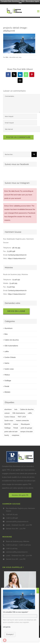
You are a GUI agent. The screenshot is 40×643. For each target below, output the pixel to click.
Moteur (7, 375)
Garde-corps (9, 369)
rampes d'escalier (26, 431)
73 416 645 (11, 287)
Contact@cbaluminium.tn (17, 255)
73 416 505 (13, 283)
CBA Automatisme (11, 346)
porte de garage (26, 428)
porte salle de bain (10, 431)
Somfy (6, 435)
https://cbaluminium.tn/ (17, 258)
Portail (6, 386)
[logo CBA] (14, 8)
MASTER (7, 424)
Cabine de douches (11, 340)
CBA (6, 57)
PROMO (7, 392)
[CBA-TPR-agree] (20, 452)
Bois (6, 334)
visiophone (15, 435)
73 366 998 (11, 251)
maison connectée (22, 420)
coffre (6, 351)
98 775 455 (16, 248)
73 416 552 (16, 280)
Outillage (7, 381)
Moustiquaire (25, 424)
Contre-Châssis (10, 357)
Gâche (6, 363)
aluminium (8, 409)
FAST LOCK (22, 417)
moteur (15, 424)
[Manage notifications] (4, 640)
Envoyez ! (10, 634)
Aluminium (8, 328)
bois (15, 409)
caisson (7, 413)
